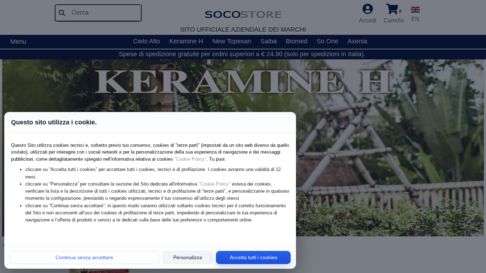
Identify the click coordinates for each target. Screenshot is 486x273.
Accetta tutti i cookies (253, 257)
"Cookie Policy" (190, 159)
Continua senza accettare (84, 257)
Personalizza (187, 257)
